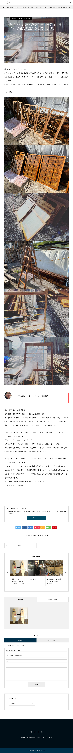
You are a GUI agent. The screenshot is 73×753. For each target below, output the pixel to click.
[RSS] (42, 732)
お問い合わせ (40, 737)
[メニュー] (70, 2)
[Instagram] (31, 732)
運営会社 (23, 737)
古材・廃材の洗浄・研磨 (24, 18)
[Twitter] (35, 732)
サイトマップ (49, 737)
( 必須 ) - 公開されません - (14, 655)
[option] (19, 573)
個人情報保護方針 (31, 737)
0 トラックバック (52, 640)
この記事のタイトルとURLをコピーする (36, 535)
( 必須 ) (13, 650)
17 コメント (20, 640)
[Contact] (38, 732)
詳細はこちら (36, 518)
